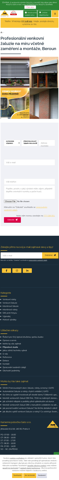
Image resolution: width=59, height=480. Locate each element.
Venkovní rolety (9, 299)
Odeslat (11, 219)
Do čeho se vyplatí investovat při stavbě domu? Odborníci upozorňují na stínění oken (30, 395)
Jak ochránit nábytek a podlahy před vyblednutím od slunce (28, 401)
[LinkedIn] (27, 270)
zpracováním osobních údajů (38, 260)
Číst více (30, 7)
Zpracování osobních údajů (14, 367)
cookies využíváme (17, 458)
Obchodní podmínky (11, 370)
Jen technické (30, 475)
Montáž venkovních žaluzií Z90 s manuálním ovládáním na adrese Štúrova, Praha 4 (30, 405)
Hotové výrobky (9, 319)
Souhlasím (17, 475)
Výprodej (6, 316)
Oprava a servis (9, 340)
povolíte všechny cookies (36, 465)
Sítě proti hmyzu (10, 313)
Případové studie (10, 347)
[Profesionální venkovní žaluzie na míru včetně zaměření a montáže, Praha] (15, 72)
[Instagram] (16, 270)
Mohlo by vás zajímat (12, 344)
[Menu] (55, 13)
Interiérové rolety (10, 309)
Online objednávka (43, 14)
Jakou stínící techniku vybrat (15, 350)
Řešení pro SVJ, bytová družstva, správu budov (23, 337)
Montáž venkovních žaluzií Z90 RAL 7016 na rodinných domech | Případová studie (30, 398)
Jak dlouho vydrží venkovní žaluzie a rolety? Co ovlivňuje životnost (30, 411)
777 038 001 (26, 21)
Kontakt (6, 364)
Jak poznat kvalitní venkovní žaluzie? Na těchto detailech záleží (30, 408)
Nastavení (42, 475)
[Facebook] (6, 270)
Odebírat (49, 255)
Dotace (6, 360)
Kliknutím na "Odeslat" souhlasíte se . (25, 208)
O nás (5, 354)
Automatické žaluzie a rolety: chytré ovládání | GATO (25, 391)
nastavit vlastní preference (30, 468)
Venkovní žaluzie (10, 303)
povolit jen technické (10, 468)
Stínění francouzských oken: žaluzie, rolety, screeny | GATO (28, 388)
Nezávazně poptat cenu (31, 14)
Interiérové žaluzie (11, 306)
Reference (7, 357)
